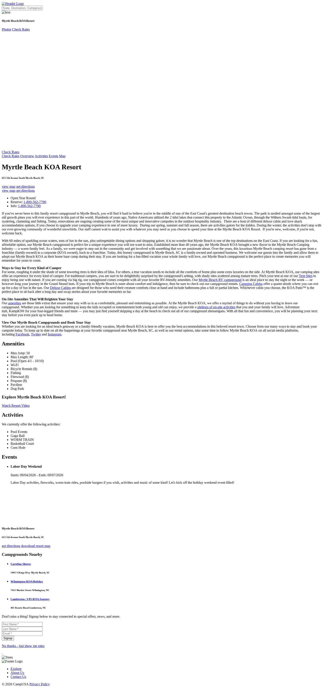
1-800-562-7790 (35, 202)
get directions (25, 186)
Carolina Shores (21, 564)
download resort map (35, 546)
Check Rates (21, 29)
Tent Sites (305, 276)
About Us (17, 673)
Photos (6, 29)
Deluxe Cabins (60, 288)
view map (8, 186)
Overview (27, 156)
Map (62, 156)
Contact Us (18, 677)
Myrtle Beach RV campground (220, 280)
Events (53, 156)
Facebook (22, 334)
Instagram (54, 334)
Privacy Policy (39, 684)
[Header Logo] (13, 3)
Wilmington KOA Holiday (27, 581)
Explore (16, 669)
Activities (41, 156)
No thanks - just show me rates (23, 646)
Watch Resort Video (16, 405)
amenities (14, 303)
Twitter (36, 334)
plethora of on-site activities (216, 307)
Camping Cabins (251, 284)
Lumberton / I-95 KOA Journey (30, 599)
